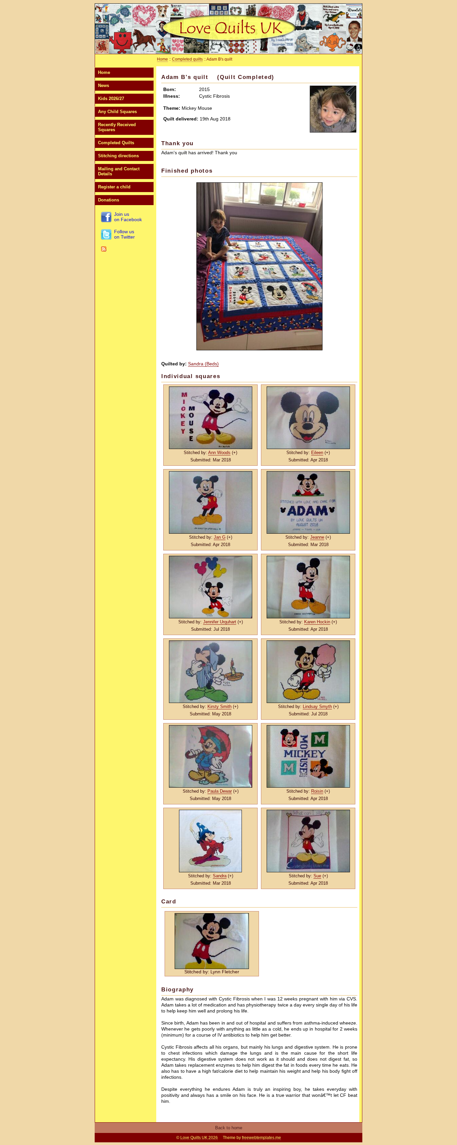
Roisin (317, 791)
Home (104, 72)
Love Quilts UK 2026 (199, 1138)
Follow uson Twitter (124, 234)
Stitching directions (118, 155)
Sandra (219, 875)
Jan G (219, 537)
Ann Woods (219, 452)
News (103, 85)
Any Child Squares (117, 111)
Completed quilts (187, 59)
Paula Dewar (219, 791)
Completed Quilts (116, 142)
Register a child (114, 186)
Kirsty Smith (219, 706)
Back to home (228, 1127)
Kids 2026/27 (111, 98)
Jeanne (317, 537)
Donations (108, 199)
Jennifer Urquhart (219, 621)
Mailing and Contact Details (119, 171)
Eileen (317, 452)
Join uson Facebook (128, 216)
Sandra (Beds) (203, 363)
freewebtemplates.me (261, 1138)
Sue (317, 875)
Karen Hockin (317, 621)
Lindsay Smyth (317, 706)
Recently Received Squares (117, 127)
